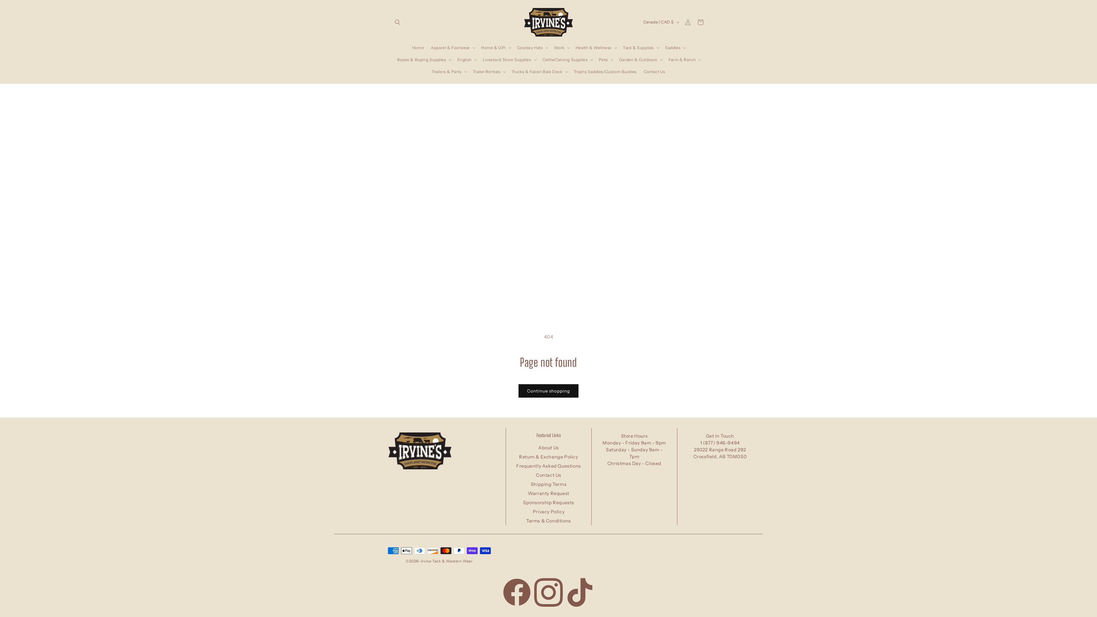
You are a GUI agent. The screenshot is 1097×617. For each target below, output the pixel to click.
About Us (548, 447)
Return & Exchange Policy (548, 457)
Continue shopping (548, 391)
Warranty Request (548, 493)
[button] (397, 22)
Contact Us (548, 475)
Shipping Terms (548, 484)
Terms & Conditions (548, 521)
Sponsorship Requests (548, 502)
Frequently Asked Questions (548, 466)
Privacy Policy (548, 511)
